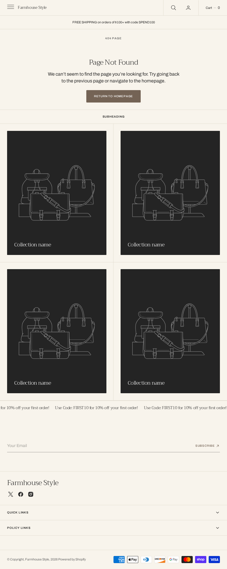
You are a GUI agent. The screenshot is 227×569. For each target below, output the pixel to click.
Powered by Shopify (72, 559)
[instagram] (30, 494)
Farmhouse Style (37, 559)
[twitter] (10, 494)
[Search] (172, 7)
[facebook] (20, 494)
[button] (10, 8)
